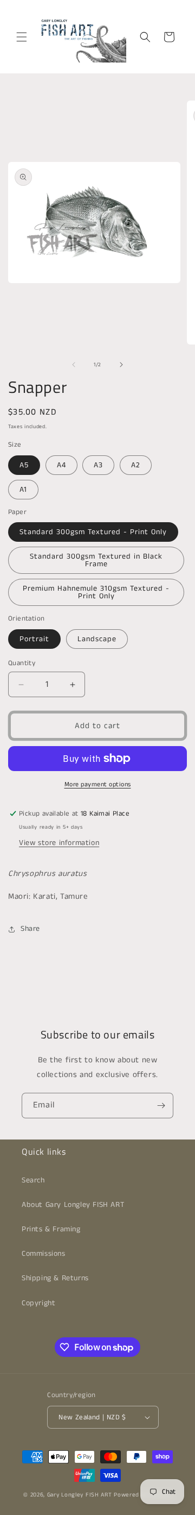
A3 (98, 465)
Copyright (38, 1303)
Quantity (21, 663)
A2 (135, 465)
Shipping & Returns (55, 1278)
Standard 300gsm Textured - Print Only (93, 532)
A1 (23, 489)
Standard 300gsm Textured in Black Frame (96, 560)
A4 (61, 465)
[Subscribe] (161, 1105)
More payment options (97, 784)
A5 (24, 465)
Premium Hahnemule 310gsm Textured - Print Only (96, 592)
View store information (59, 842)
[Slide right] (121, 365)
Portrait (34, 639)
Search (33, 1180)
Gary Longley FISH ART (79, 1495)
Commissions (44, 1253)
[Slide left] (74, 365)
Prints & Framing (51, 1229)
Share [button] (30, 928)
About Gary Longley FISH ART (73, 1204)
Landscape (96, 639)
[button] (22, 37)
